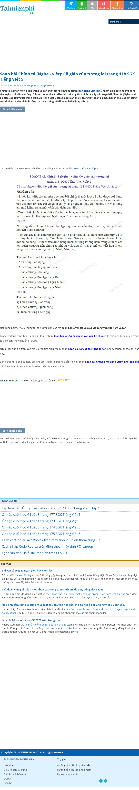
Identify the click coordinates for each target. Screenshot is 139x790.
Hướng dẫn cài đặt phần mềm (74, 765)
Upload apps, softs (67, 774)
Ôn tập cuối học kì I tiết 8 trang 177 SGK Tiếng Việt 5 (41, 514)
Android (82, 7)
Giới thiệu (9, 765)
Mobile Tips (117, 7)
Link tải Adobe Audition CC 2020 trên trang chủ (31, 620)
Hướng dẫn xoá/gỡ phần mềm (74, 769)
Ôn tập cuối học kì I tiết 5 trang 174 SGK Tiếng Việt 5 (41, 527)
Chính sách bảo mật (15, 774)
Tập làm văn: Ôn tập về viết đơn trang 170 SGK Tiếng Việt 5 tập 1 (51, 508)
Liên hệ (8, 783)
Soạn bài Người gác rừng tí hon (87, 348)
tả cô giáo (29, 575)
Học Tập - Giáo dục (10, 85)
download (17, 10)
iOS (92, 7)
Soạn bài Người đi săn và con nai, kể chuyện (80, 336)
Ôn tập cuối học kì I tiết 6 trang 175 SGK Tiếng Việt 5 (41, 534)
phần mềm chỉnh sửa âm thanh (47, 624)
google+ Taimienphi (105, 781)
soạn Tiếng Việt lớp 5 (89, 90)
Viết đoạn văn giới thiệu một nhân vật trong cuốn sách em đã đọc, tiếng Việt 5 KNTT (53, 589)
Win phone (104, 7)
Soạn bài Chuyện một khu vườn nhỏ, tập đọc (112, 361)
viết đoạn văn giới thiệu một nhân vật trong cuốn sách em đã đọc (85, 594)
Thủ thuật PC (132, 7)
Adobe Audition (69, 628)
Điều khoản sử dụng (15, 769)
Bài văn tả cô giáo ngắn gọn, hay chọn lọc (27, 570)
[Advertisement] (69, 44)
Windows (71, 7)
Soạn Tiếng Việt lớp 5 (86, 168)
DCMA (7, 778)
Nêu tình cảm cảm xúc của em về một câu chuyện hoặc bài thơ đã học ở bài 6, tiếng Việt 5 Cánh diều (64, 604)
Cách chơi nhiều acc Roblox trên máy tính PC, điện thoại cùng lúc (51, 540)
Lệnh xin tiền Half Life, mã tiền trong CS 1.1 (34, 553)
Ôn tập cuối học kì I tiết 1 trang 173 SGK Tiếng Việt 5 (41, 521)
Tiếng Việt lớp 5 (46, 85)
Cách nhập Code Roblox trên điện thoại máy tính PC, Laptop (47, 546)
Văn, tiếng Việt (29, 85)
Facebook (101, 781)
